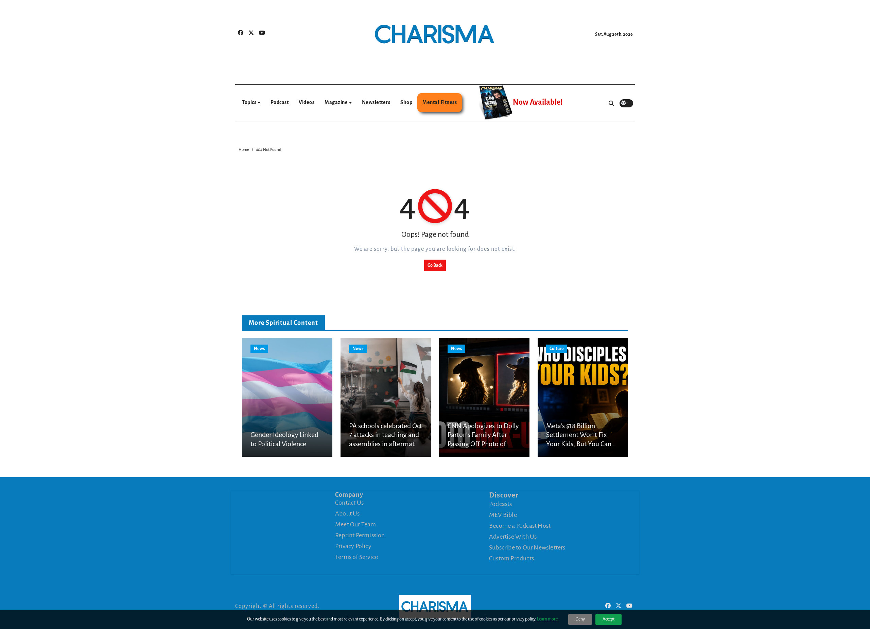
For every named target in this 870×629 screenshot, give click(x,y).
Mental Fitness (439, 102)
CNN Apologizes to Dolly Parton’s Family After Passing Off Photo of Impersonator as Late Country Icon (483, 444)
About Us (347, 513)
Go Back (435, 265)
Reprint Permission (360, 535)
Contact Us (349, 502)
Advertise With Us (513, 536)
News (259, 348)
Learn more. (548, 619)
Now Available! (537, 102)
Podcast (280, 102)
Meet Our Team (355, 524)
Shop (406, 102)
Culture (557, 348)
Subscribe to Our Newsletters (527, 547)
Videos (306, 102)
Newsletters (376, 102)
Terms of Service (356, 557)
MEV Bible (503, 514)
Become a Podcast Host (520, 525)
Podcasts (500, 504)
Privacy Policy (353, 546)
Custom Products (511, 558)
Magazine (337, 102)
